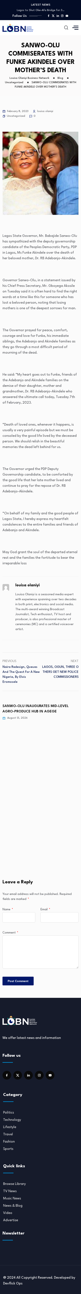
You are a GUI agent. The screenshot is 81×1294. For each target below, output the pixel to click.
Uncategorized (16, 116)
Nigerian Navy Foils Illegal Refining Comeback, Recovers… (40, 10)
